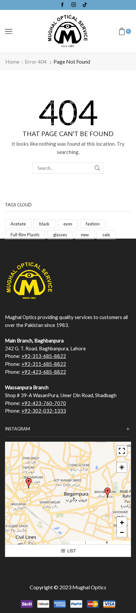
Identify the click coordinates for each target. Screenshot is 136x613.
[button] (107, 492)
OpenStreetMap (119, 542)
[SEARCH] (97, 168)
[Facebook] (62, 5)
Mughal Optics (89, 587)
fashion (93, 223)
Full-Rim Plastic (25, 234)
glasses (60, 234)
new (85, 234)
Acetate (18, 223)
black (44, 223)
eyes (67, 223)
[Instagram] (73, 5)
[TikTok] (85, 5)
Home (12, 61)
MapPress (78, 542)
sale (106, 234)
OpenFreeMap (95, 542)
